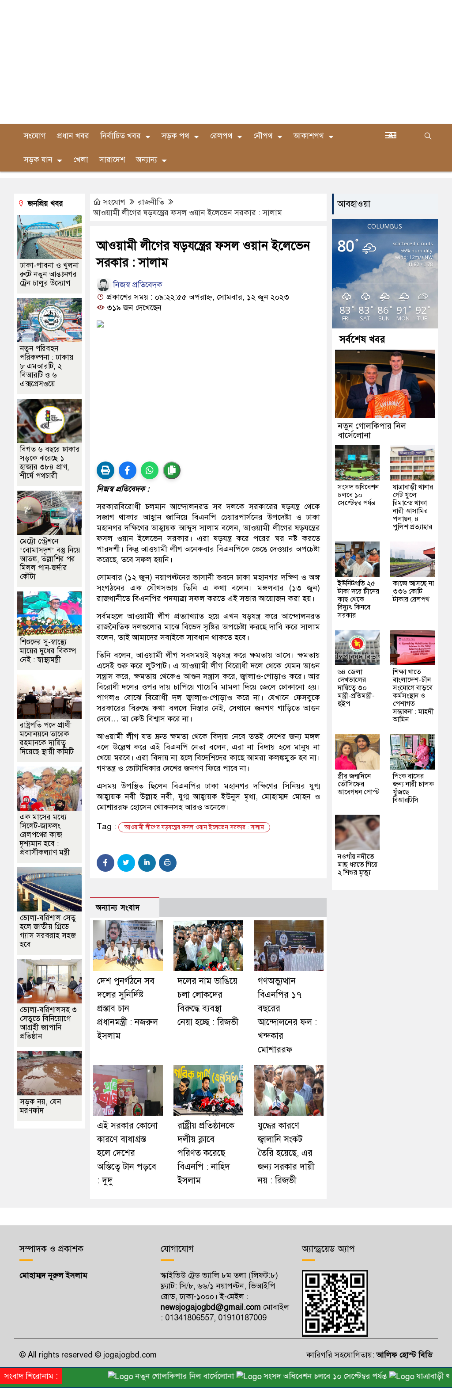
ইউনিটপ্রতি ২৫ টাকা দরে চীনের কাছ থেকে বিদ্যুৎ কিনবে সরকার (358, 599)
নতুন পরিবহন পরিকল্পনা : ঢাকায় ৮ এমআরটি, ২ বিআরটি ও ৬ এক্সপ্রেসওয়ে (47, 366)
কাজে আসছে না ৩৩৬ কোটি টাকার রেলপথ (413, 591)
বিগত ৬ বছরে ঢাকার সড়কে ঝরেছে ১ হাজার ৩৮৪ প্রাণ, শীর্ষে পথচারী (50, 462)
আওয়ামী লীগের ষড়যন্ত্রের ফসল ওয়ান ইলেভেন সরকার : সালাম (187, 212)
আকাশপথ (309, 136)
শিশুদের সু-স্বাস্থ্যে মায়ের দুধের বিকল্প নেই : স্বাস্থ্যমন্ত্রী (48, 650)
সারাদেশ (112, 159)
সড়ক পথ (175, 136)
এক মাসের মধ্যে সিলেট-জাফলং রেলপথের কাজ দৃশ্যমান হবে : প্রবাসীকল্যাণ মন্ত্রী (45, 834)
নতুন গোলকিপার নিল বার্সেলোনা (372, 430)
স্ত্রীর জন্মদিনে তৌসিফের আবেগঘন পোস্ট (358, 784)
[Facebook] (105, 863)
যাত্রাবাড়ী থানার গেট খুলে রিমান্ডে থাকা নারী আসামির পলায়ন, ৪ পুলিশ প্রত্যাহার (413, 507)
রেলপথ (221, 136)
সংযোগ (114, 202)
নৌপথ (263, 136)
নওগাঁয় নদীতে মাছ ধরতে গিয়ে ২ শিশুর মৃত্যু (357, 864)
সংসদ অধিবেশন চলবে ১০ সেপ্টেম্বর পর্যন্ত (358, 495)
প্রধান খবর (73, 136)
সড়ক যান (38, 159)
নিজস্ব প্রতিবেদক (136, 285)
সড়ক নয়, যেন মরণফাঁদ (40, 1106)
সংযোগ (35, 136)
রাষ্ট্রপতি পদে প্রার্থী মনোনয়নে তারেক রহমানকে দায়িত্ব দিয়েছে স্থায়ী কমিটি (47, 738)
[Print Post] (105, 470)
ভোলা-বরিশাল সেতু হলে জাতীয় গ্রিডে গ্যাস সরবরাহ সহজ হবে (48, 931)
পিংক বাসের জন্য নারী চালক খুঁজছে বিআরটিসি (413, 788)
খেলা (80, 159)
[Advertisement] (226, 62)
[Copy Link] (172, 470)
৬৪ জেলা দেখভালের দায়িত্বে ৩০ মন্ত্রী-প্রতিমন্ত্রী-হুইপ (356, 687)
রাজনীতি (151, 202)
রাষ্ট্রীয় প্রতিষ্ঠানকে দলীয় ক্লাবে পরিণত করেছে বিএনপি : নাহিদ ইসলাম (205, 1153)
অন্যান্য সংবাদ (118, 907)
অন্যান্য (146, 159)
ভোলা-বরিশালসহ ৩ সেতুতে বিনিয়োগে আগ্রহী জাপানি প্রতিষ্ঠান (48, 1023)
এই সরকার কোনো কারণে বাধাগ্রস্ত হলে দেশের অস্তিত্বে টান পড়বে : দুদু (127, 1153)
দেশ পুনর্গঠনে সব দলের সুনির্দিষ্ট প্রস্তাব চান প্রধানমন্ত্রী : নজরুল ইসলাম (127, 1008)
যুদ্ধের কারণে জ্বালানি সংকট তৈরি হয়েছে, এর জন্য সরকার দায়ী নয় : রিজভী (286, 1153)
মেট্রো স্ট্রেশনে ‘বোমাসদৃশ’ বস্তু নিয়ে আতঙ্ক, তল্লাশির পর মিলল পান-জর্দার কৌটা (50, 559)
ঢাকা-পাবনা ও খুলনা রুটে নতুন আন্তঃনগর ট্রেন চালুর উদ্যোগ (49, 274)
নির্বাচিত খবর (120, 136)
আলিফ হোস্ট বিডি (403, 1355)
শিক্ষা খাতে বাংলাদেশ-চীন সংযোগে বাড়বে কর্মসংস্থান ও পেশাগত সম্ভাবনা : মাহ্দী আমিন (413, 695)
